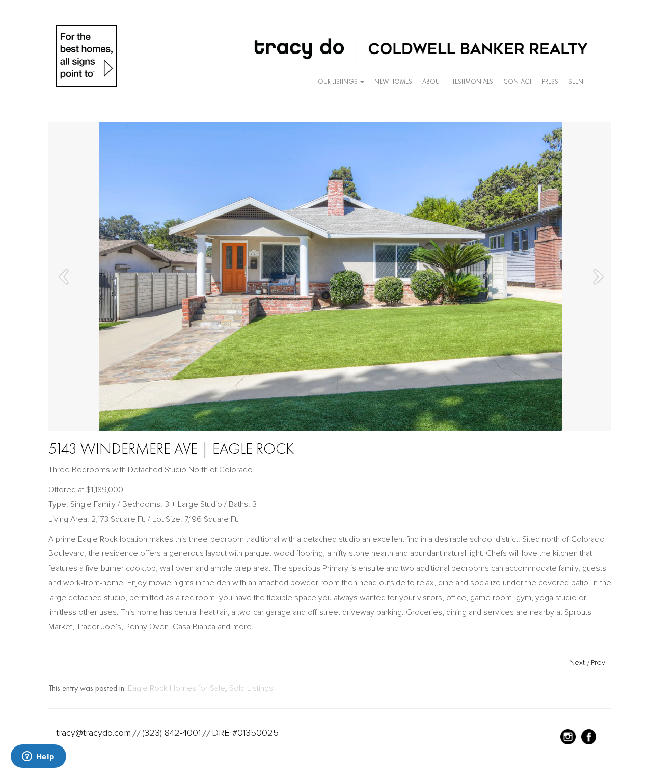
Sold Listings (251, 688)
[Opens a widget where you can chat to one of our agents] (38, 757)
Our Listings (338, 81)
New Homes (393, 81)
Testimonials (472, 81)
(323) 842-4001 (171, 732)
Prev (598, 662)
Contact (517, 81)
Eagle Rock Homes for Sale (176, 688)
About (432, 81)
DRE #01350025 (245, 732)
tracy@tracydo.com (93, 732)
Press (550, 81)
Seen (575, 81)
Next (577, 662)
